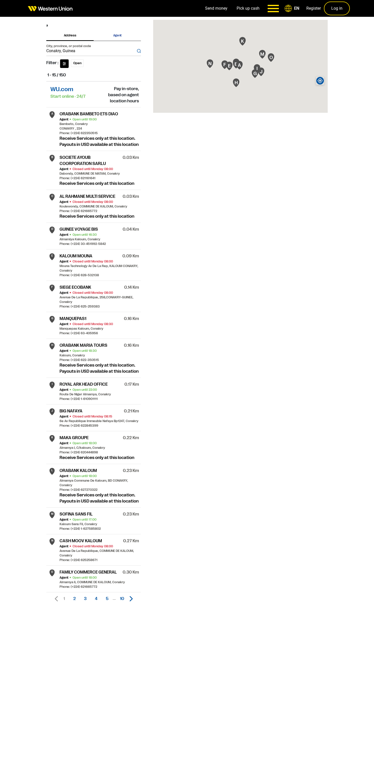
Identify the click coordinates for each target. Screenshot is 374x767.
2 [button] (74, 598)
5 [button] (107, 598)
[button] (292, 8)
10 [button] (122, 598)
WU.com (61, 89)
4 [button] (96, 598)
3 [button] (85, 598)
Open (77, 63)
